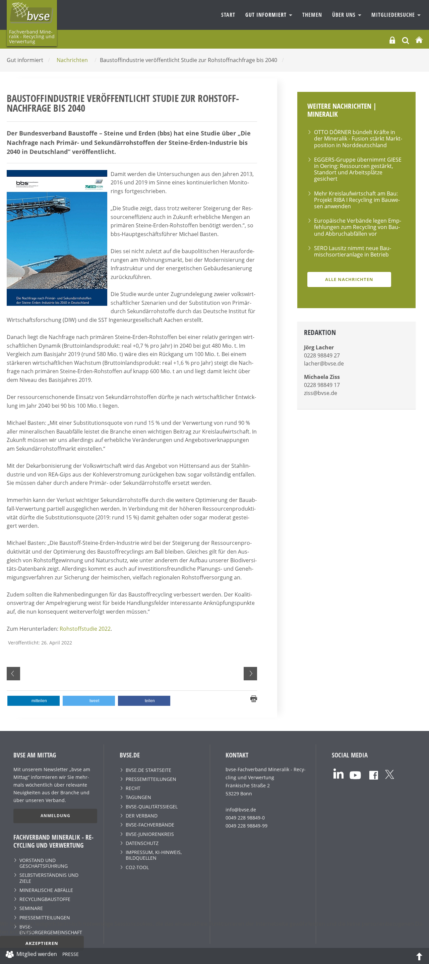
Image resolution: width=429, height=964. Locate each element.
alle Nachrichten (349, 279)
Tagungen (138, 797)
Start (228, 14)
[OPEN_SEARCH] (405, 40)
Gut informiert (266, 14)
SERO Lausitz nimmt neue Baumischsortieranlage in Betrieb (352, 251)
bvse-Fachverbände (150, 824)
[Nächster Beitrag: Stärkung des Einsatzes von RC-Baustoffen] (250, 673)
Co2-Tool (137, 867)
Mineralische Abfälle (46, 890)
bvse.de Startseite (148, 770)
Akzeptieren (41, 943)
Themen (312, 14)
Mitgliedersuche (394, 14)
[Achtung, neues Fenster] (338, 773)
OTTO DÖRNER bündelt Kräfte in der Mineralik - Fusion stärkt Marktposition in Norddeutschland (358, 138)
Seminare (31, 908)
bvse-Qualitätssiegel (152, 806)
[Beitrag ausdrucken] (253, 698)
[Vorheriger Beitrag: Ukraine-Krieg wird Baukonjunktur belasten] (13, 673)
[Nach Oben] (419, 956)
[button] (33, 701)
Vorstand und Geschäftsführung (43, 863)
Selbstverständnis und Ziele (48, 878)
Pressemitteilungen (44, 917)
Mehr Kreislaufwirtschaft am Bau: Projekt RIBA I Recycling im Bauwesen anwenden (357, 200)
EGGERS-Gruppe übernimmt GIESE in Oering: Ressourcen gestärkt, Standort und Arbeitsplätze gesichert (358, 169)
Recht (133, 788)
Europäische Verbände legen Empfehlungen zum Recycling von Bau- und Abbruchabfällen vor (357, 227)
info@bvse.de (241, 809)
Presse (70, 955)
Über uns (344, 14)
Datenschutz (142, 843)
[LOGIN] (392, 40)
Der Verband (142, 815)
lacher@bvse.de (324, 363)
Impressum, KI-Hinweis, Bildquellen (154, 855)
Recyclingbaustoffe (44, 899)
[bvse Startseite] (419, 40)
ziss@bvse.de (320, 393)
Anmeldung (55, 815)
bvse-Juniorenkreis (150, 834)
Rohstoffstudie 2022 (85, 628)
